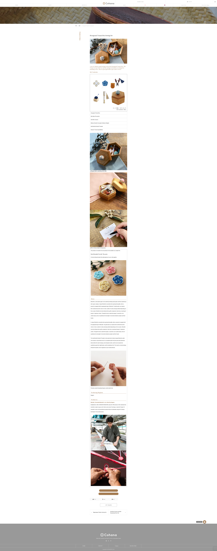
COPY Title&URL (108, 505)
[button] (204, 521)
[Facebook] (191, 1)
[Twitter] (189, 1)
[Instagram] (187, 1)
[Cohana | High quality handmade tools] (108, 3)
